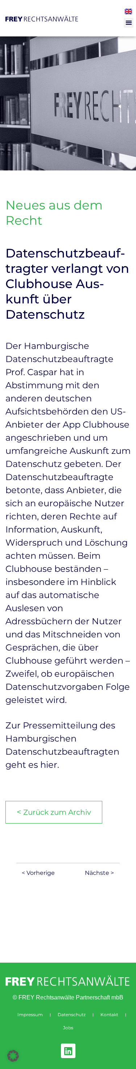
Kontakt (109, 1014)
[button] (128, 23)
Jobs (68, 1027)
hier (48, 764)
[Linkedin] (68, 1051)
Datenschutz (72, 1014)
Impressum (30, 1014)
